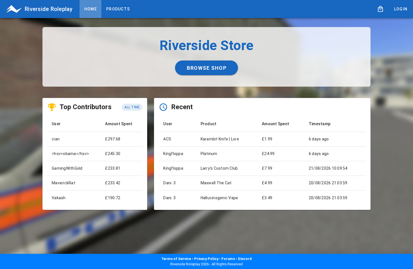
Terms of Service (176, 259)
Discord (245, 259)
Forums (228, 259)
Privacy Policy (206, 259)
